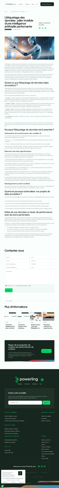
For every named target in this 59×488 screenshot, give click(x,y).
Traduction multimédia (45, 420)
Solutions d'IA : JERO (9, 452)
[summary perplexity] (42, 28)
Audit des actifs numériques (10, 418)
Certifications (34, 383)
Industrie (43, 444)
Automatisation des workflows (11, 439)
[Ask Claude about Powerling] (39, 466)
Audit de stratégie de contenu (11, 416)
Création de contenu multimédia (11, 433)
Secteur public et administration (47, 453)
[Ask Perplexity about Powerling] (42, 466)
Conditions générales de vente (31, 472)
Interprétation (44, 418)
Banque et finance (45, 449)
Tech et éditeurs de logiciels (47, 451)
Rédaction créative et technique (11, 428)
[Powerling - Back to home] (9, 4)
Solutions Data (7, 450)
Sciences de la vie (45, 442)
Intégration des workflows (10, 442)
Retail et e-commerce (45, 439)
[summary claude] (40, 28)
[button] (15, 4)
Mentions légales (44, 458)
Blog (6, 11)
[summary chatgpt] (45, 28)
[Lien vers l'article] (10, 322)
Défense (43, 456)
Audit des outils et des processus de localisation (14, 420)
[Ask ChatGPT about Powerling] (45, 466)
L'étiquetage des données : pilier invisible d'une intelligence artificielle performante (19, 11)
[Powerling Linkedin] (42, 380)
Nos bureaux (27, 383)
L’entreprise (20, 383)
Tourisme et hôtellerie (45, 446)
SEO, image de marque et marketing (12, 431)
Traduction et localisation (46, 416)
